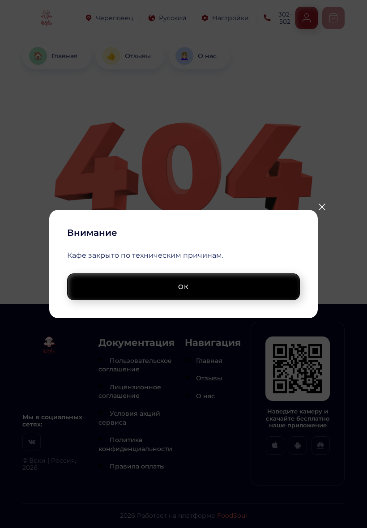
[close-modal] (322, 206)
